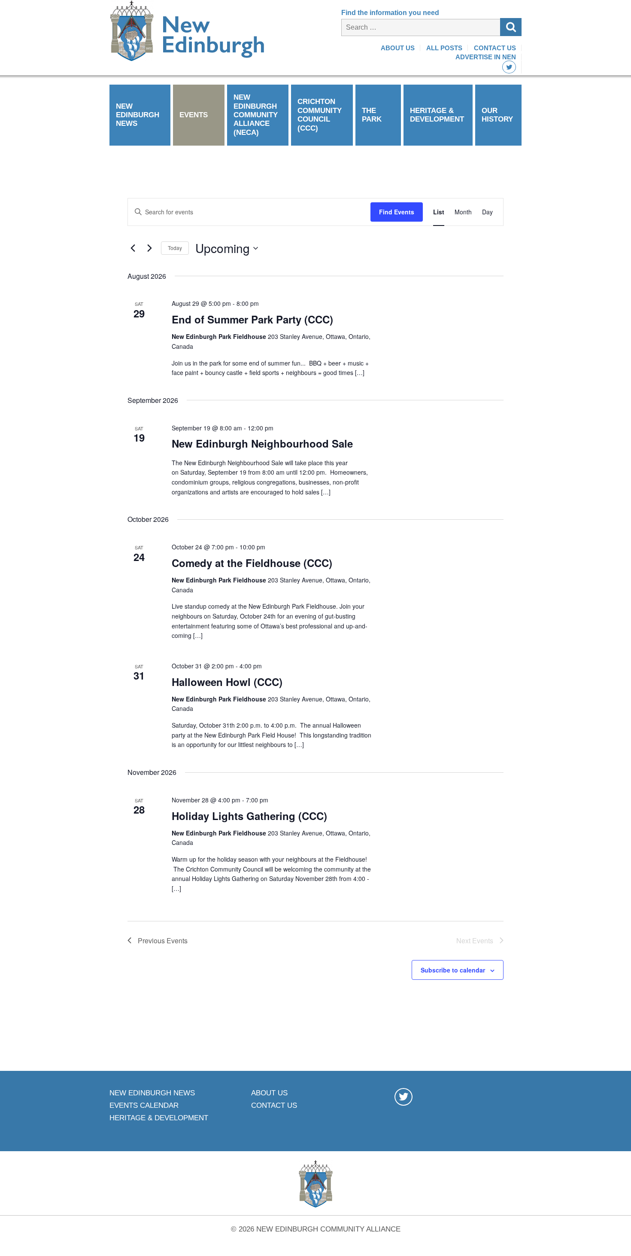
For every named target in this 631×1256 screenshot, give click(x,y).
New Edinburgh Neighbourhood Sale (262, 443)
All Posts (444, 48)
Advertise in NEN (485, 57)
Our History (497, 115)
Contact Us (495, 48)
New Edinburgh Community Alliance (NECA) (256, 115)
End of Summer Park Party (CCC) (252, 319)
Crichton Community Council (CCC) (319, 115)
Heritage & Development (437, 115)
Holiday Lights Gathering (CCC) (249, 815)
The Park (372, 115)
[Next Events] (149, 248)
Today (175, 247)
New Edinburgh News (137, 115)
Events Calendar (144, 1105)
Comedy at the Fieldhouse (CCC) (252, 562)
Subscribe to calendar (453, 970)
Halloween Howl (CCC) (227, 681)
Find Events (396, 211)
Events (193, 115)
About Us (398, 48)
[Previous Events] (132, 248)
